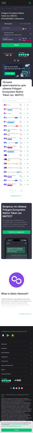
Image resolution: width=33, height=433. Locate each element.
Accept (16, 430)
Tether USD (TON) (12, 142)
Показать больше (24, 314)
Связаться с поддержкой (16, 232)
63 (21, 191)
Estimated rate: (7, 34)
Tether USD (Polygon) (12, 147)
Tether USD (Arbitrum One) (13, 151)
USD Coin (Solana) (11, 176)
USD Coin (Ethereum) (13, 172)
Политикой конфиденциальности (11, 426)
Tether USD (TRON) (12, 126)
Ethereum (9, 113)
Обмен (16, 45)
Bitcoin (8, 105)
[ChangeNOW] (4, 3)
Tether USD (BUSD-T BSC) (12, 134)
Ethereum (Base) (12, 117)
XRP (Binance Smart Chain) (13, 159)
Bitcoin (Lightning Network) (13, 109)
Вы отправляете (6, 27)
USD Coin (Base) (12, 180)
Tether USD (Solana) (11, 138)
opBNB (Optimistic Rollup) (13, 167)
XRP (8, 155)
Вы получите (5, 38)
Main (3, 8)
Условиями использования (19, 424)
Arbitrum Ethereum (11, 122)
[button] (27, 29)
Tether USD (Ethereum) (12, 130)
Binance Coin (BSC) (12, 163)
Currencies (8, 8)
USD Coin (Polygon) (11, 184)
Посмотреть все (15, 196)
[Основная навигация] (29, 3)
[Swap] (30, 34)
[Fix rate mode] (20, 39)
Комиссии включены (9, 32)
